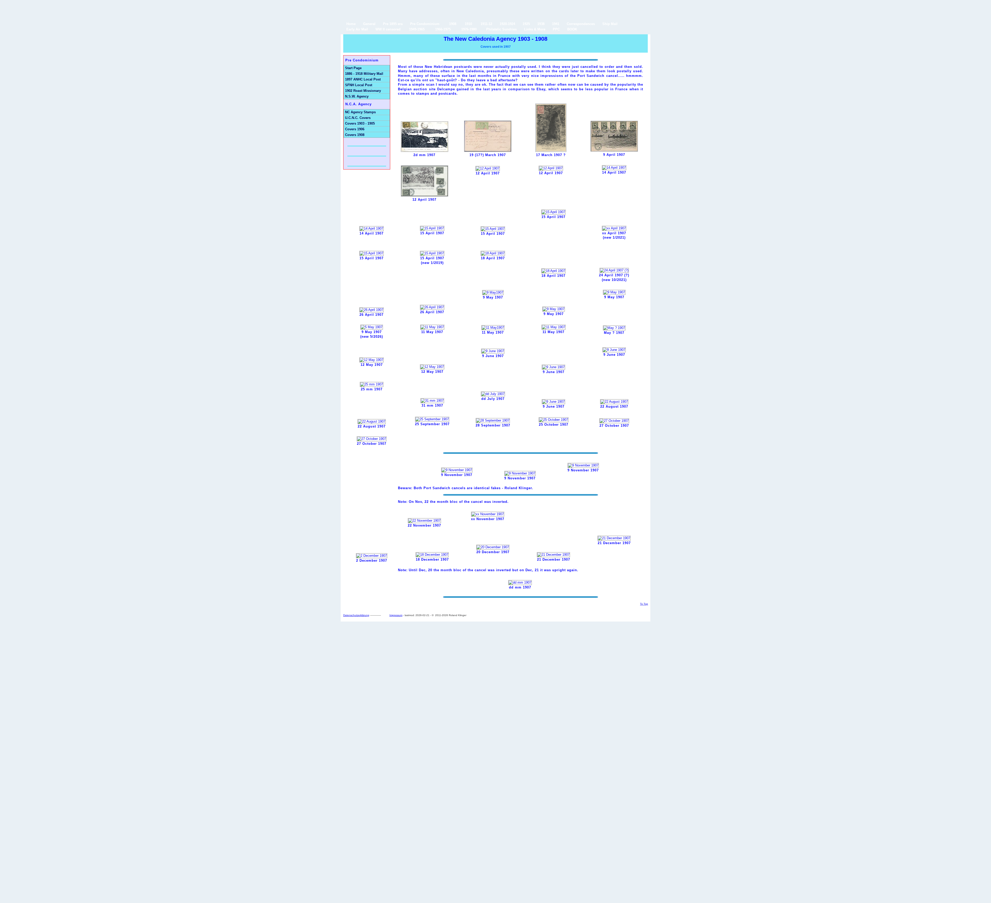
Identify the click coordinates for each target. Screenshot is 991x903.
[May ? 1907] (614, 328)
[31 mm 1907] (432, 400)
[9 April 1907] (614, 150)
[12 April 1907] (424, 195)
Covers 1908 (354, 135)
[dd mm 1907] (520, 582)
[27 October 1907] (614, 421)
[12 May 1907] (371, 360)
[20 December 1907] (492, 547)
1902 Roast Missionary (363, 91)
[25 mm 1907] (371, 384)
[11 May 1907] (432, 327)
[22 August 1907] (614, 402)
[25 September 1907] (432, 419)
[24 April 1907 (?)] (614, 270)
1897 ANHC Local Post (363, 79)
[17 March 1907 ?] (550, 151)
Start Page (353, 68)
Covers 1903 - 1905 (360, 123)
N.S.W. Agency (357, 96)
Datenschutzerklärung (356, 615)
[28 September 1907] (493, 420)
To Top (644, 603)
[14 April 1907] (614, 168)
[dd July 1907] (493, 394)
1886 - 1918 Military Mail (364, 74)
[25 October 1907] (554, 420)
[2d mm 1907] (424, 151)
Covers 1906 (354, 129)
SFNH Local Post (358, 85)
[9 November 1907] (457, 470)
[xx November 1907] (487, 514)
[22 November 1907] (424, 520)
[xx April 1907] (614, 228)
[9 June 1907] (493, 351)
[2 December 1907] (371, 556)
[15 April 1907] (432, 228)
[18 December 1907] (432, 555)
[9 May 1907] (493, 292)
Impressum (395, 615)
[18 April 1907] (493, 253)
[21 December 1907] (553, 555)
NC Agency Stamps (360, 112)
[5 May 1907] (371, 327)
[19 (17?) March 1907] (488, 151)
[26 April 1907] (371, 310)
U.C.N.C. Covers (358, 118)
